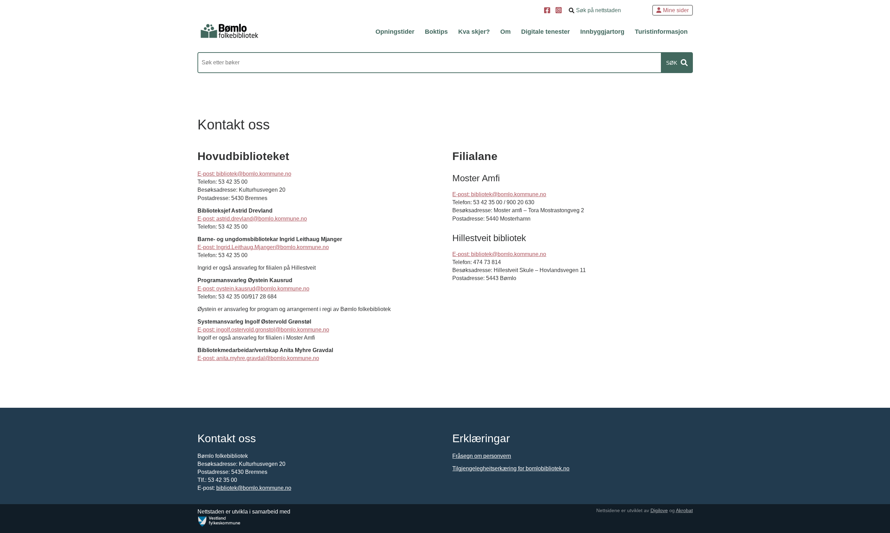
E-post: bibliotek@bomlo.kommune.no (244, 174)
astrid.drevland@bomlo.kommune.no (261, 219)
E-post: (206, 219)
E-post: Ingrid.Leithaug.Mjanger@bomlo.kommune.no (263, 247)
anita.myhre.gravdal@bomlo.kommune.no (267, 358)
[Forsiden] (229, 31)
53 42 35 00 (233, 182)
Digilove (659, 510)
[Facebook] (548, 11)
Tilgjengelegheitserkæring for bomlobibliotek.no (510, 468)
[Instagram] (560, 11)
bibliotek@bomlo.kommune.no (508, 254)
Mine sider (676, 10)
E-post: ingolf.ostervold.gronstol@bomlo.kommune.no (263, 330)
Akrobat (684, 510)
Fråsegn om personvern (481, 456)
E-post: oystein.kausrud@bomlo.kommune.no (253, 289)
